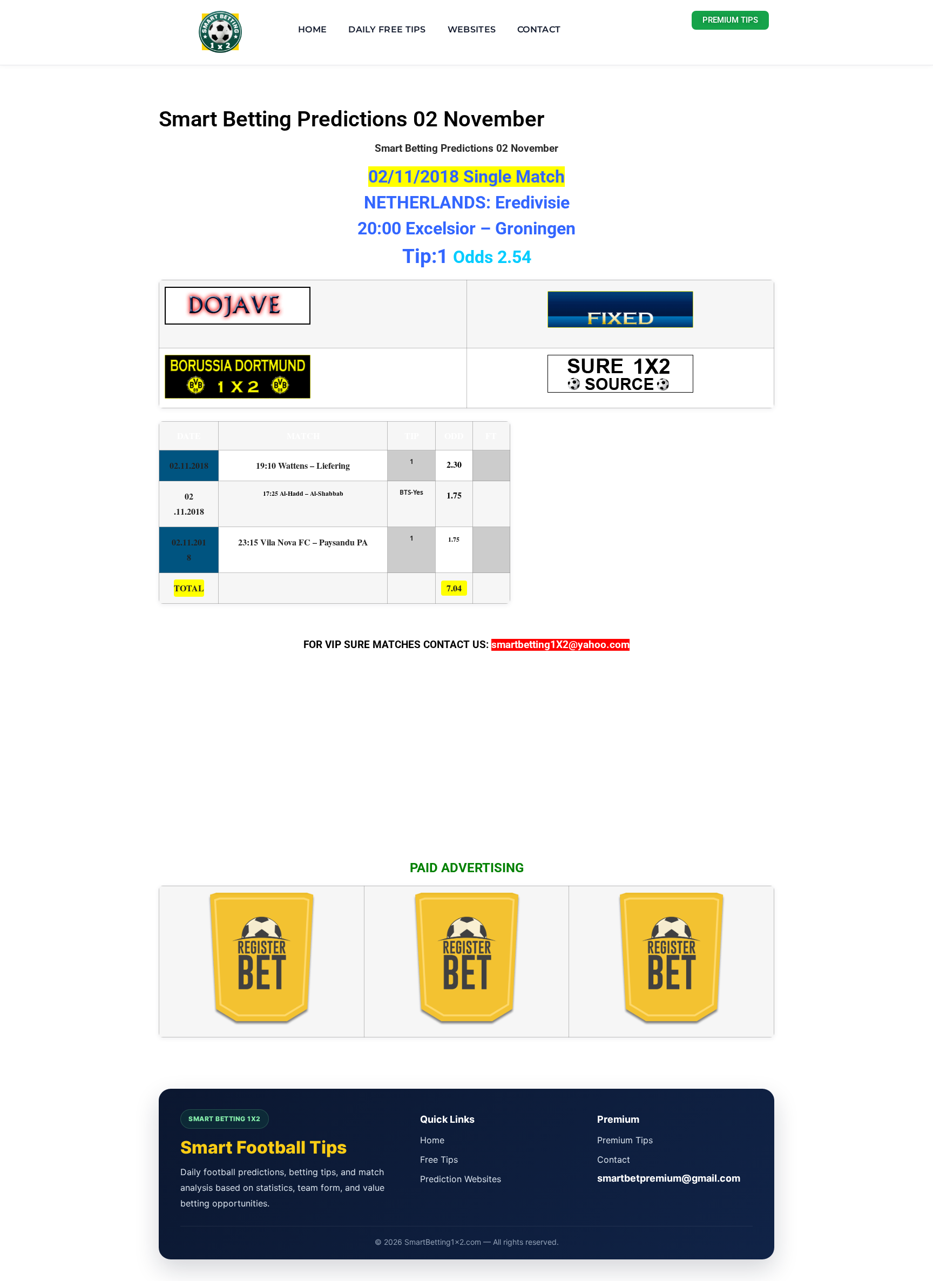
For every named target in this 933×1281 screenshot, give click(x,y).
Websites (472, 29)
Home (312, 29)
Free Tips (439, 1159)
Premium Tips (625, 1140)
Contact (538, 29)
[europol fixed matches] (620, 319)
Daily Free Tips (387, 29)
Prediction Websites (460, 1179)
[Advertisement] (466, 762)
